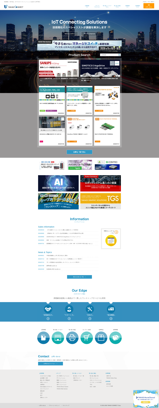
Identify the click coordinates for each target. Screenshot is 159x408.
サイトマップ (66, 405)
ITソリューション (61, 378)
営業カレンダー (44, 397)
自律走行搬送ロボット (51, 110)
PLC (41, 141)
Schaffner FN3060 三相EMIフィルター (77, 134)
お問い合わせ (149, 7)
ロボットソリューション (96, 380)
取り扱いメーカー (77, 373)
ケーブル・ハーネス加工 (96, 382)
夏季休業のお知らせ (52, 265)
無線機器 (42, 110)
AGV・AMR (93, 386)
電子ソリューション (61, 384)
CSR (41, 393)
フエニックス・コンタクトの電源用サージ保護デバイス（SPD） (79, 104)
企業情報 (41, 373)
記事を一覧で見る (79, 152)
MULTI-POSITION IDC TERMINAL (104, 134)
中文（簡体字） (151, 1)
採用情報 (108, 381)
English (144, 1)
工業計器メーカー (77, 380)
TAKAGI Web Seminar (62, 388)
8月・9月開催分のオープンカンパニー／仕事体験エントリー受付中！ (65, 259)
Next (38, 44)
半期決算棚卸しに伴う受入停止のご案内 (57, 255)
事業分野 (42, 391)
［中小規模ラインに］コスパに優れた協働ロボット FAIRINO (62, 230)
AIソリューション (94, 378)
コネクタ (98, 141)
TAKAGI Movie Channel (62, 386)
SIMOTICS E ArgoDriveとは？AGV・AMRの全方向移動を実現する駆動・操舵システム (99, 79)
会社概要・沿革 (44, 378)
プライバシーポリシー (54, 405)
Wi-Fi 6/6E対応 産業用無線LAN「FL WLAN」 (52, 103)
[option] (52, 165)
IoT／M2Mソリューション (63, 376)
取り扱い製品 (92, 373)
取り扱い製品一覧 (94, 376)
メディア (58, 373)
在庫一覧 (108, 376)
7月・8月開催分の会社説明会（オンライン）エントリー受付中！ (63, 262)
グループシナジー (44, 388)
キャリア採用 (109, 386)
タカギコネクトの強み (45, 376)
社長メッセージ (44, 382)
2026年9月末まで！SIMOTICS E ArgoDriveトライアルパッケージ (64, 236)
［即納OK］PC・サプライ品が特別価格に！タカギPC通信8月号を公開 (65, 233)
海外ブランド (76, 378)
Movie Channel (89, 34)
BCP (41, 395)
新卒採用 (108, 384)
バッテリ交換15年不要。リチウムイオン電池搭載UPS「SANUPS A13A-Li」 (58, 79)
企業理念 (42, 384)
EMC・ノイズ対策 (72, 141)
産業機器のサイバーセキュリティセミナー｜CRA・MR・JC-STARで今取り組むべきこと (70, 243)
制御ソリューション (61, 382)
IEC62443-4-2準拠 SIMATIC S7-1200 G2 (50, 134)
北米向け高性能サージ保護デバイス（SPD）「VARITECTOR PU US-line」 (106, 104)
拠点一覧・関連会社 (45, 380)
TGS (91, 384)
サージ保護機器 (71, 110)
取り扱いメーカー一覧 (78, 376)
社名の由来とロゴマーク (46, 386)
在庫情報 (108, 373)
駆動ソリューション (61, 380)
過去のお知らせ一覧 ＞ (79, 277)
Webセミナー (70, 34)
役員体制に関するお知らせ (53, 269)
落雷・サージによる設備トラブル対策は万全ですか (60, 240)
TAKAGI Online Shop (111, 378)
